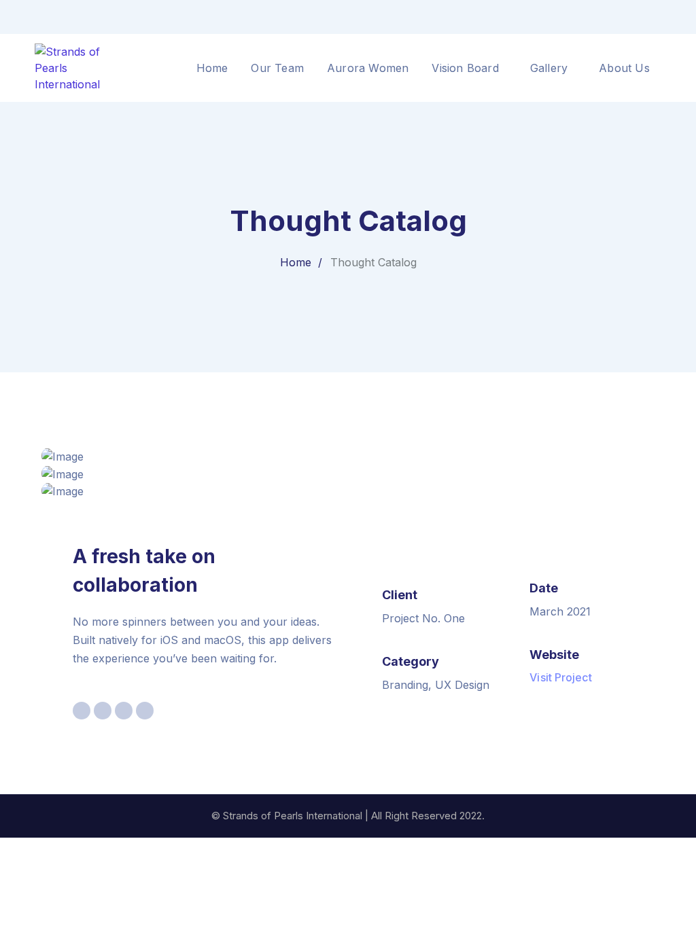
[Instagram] (657, 17)
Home (295, 262)
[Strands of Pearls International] (82, 66)
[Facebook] (634, 17)
